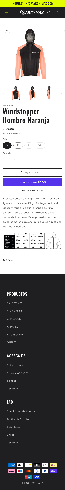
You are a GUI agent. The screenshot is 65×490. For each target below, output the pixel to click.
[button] (7, 12)
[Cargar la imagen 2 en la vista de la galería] (32, 92)
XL (41, 146)
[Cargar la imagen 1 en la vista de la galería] (15, 92)
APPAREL (12, 326)
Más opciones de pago (32, 190)
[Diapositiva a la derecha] (61, 93)
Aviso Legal (13, 427)
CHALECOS (14, 318)
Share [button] (9, 260)
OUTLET (12, 342)
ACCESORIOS (15, 334)
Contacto (12, 388)
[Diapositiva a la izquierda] (4, 93)
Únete (10, 434)
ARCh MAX (36, 483)
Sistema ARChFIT (17, 373)
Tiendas (11, 380)
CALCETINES (15, 303)
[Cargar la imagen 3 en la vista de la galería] (49, 92)
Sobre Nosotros (16, 365)
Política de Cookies (18, 419)
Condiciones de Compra (21, 411)
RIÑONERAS (14, 311)
